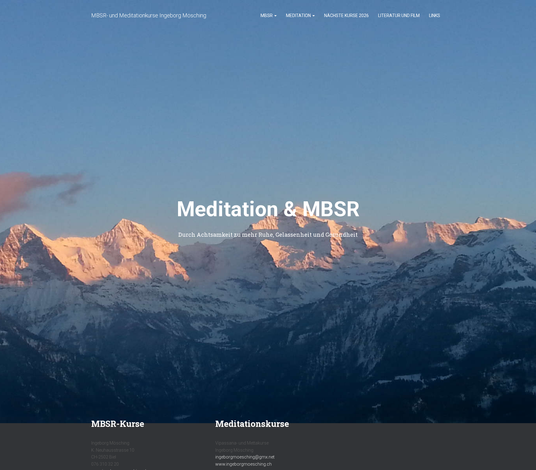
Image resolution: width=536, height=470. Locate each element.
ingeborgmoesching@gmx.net (245, 456)
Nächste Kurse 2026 (346, 15)
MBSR (267, 15)
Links (434, 15)
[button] (275, 15)
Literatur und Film (399, 15)
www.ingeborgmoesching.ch (243, 464)
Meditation (299, 15)
